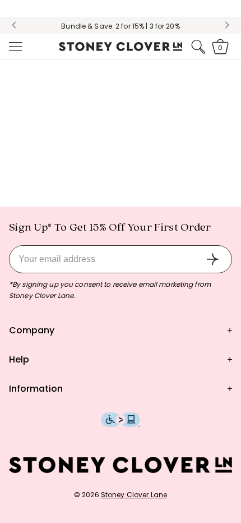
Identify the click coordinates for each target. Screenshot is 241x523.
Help (19, 359)
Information (36, 388)
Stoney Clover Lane (134, 494)
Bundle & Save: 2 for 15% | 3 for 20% (120, 26)
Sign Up (212, 259)
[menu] (14, 46)
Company (31, 330)
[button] (14, 46)
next (227, 25)
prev (14, 25)
